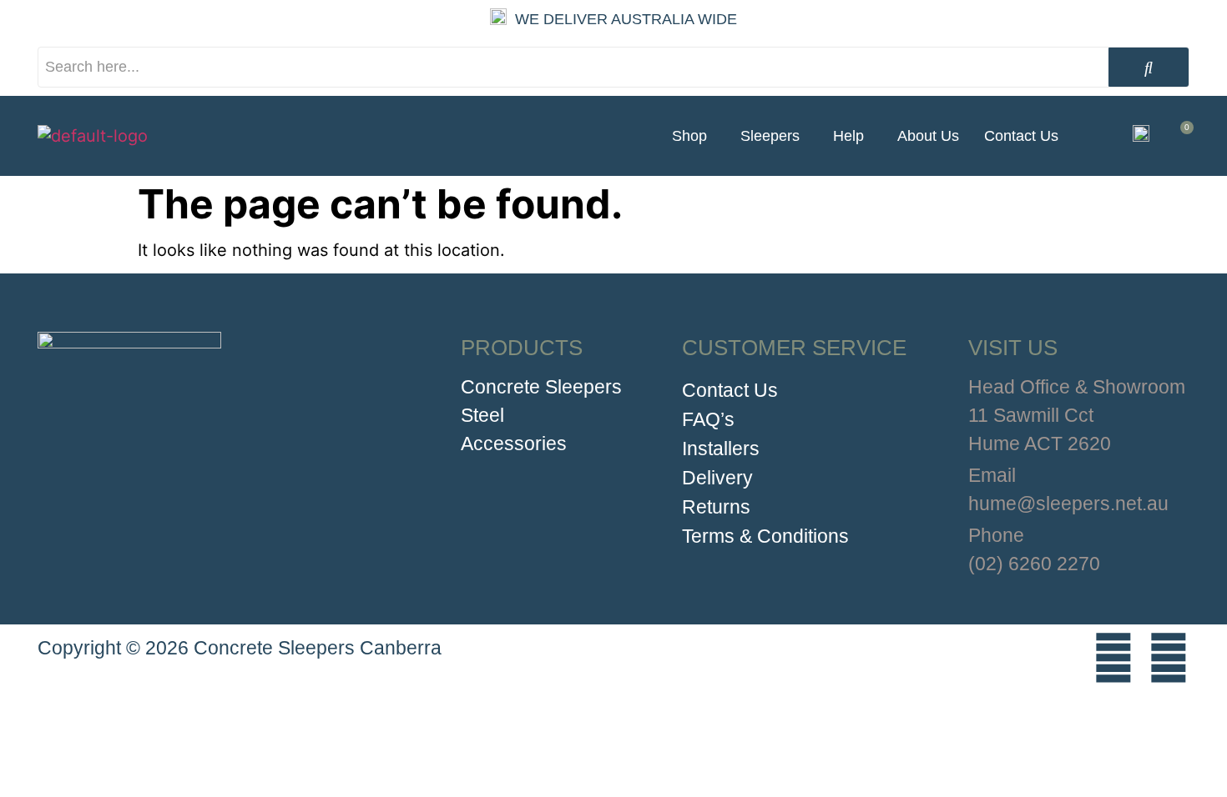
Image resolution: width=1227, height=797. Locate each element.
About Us (928, 135)
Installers (721, 448)
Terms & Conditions (765, 536)
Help (848, 135)
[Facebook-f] (1168, 658)
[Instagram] (1113, 658)
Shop (689, 135)
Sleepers (770, 135)
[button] (693, 135)
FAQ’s (708, 419)
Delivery (717, 478)
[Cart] (1181, 136)
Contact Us (1021, 135)
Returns (716, 507)
